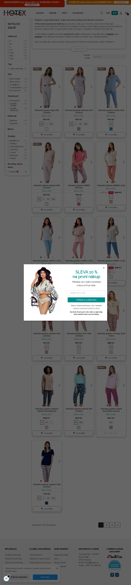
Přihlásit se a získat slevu (86, 300)
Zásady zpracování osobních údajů (86, 308)
